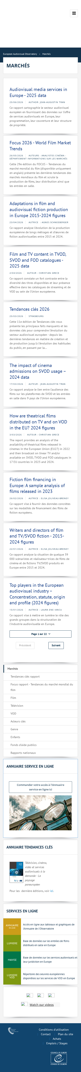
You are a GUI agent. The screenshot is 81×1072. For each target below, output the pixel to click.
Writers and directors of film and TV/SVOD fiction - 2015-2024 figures (37, 536)
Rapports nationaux (23, 753)
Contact (46, 1034)
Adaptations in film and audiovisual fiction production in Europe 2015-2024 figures (39, 209)
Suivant (56, 645)
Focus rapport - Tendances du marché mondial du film (42, 687)
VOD (13, 713)
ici (51, 891)
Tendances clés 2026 (29, 309)
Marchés (12, 668)
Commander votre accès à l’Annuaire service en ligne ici (40, 787)
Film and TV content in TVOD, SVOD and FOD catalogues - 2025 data (38, 260)
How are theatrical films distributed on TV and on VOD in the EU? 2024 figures (38, 421)
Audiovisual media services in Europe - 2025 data (38, 92)
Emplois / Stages (57, 1043)
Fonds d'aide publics (24, 745)
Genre (14, 729)
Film (13, 698)
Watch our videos (42, 1005)
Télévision (17, 705)
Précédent (25, 645)
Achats (57, 1039)
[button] (40, 634)
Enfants (15, 737)
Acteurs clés (18, 721)
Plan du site (65, 1034)
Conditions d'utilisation (54, 1029)
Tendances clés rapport (25, 676)
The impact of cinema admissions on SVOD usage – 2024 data (38, 371)
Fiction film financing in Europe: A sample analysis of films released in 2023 (37, 485)
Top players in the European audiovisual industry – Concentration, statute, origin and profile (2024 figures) (37, 594)
